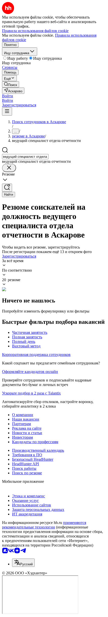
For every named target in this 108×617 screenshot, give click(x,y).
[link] (10, 84)
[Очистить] (9, 168)
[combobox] (25, 156)
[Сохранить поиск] (7, 188)
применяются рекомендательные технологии (44, 524)
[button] (7, 96)
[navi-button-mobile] (7, 111)
